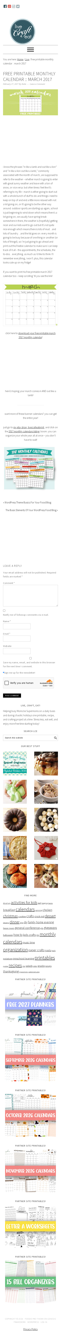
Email (6, 638)
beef (39, 908)
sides (35, 971)
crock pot (39, 921)
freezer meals (8, 933)
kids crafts (29, 940)
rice (23, 971)
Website (7, 651)
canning (38, 915)
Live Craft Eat (23, 31)
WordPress (33, 1327)
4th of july (7, 908)
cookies (22, 921)
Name (7, 626)
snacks (41, 971)
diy (25, 927)
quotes (5, 971)
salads (29, 971)
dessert (50, 921)
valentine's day (34, 977)
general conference (27, 933)
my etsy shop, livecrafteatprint (28, 432)
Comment (9, 587)
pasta (48, 955)
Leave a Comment (37, 89)
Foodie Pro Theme (34, 1323)
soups (48, 971)
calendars (25, 914)
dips (21, 927)
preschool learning (23, 963)
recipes (15, 970)
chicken (47, 915)
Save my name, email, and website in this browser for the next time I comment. (29, 669)
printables (45, 962)
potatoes (7, 963)
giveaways (50, 933)
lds (37, 940)
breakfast (9, 915)
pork (54, 955)
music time (29, 947)
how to (18, 940)
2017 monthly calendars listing (24, 436)
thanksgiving (11, 976)
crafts (30, 921)
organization (15, 954)
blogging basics (47, 908)
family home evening (41, 927)
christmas (10, 921)
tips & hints (23, 977)
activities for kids (24, 907)
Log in (44, 1327)
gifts (41, 933)
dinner (14, 927)
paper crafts (36, 955)
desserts (6, 928)
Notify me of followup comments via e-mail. (26, 619)
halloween (8, 940)
